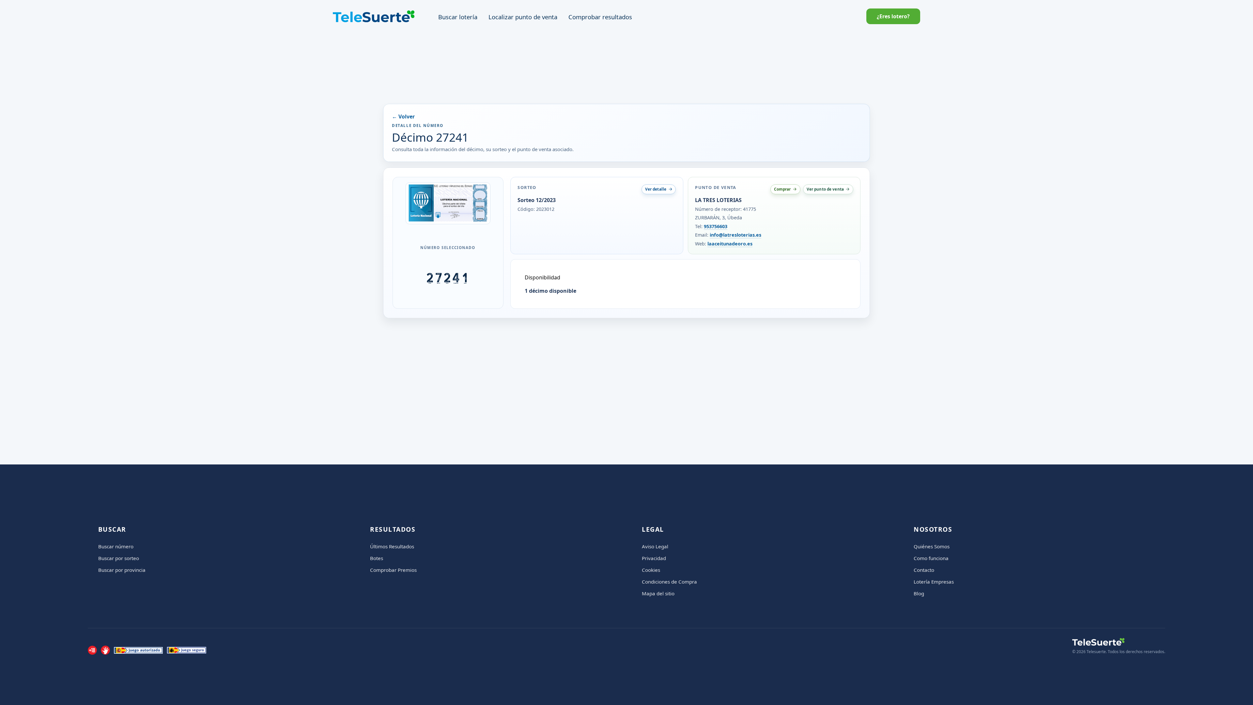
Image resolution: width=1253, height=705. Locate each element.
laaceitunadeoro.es (729, 244)
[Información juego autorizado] (138, 650)
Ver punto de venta (825, 189)
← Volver (403, 116)
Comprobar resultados (600, 17)
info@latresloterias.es (735, 235)
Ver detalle (655, 189)
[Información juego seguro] (186, 650)
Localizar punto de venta (522, 17)
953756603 (715, 226)
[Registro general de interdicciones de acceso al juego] (105, 650)
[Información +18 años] (92, 650)
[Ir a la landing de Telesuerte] (1118, 642)
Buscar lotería (457, 17)
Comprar (782, 189)
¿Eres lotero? (893, 16)
